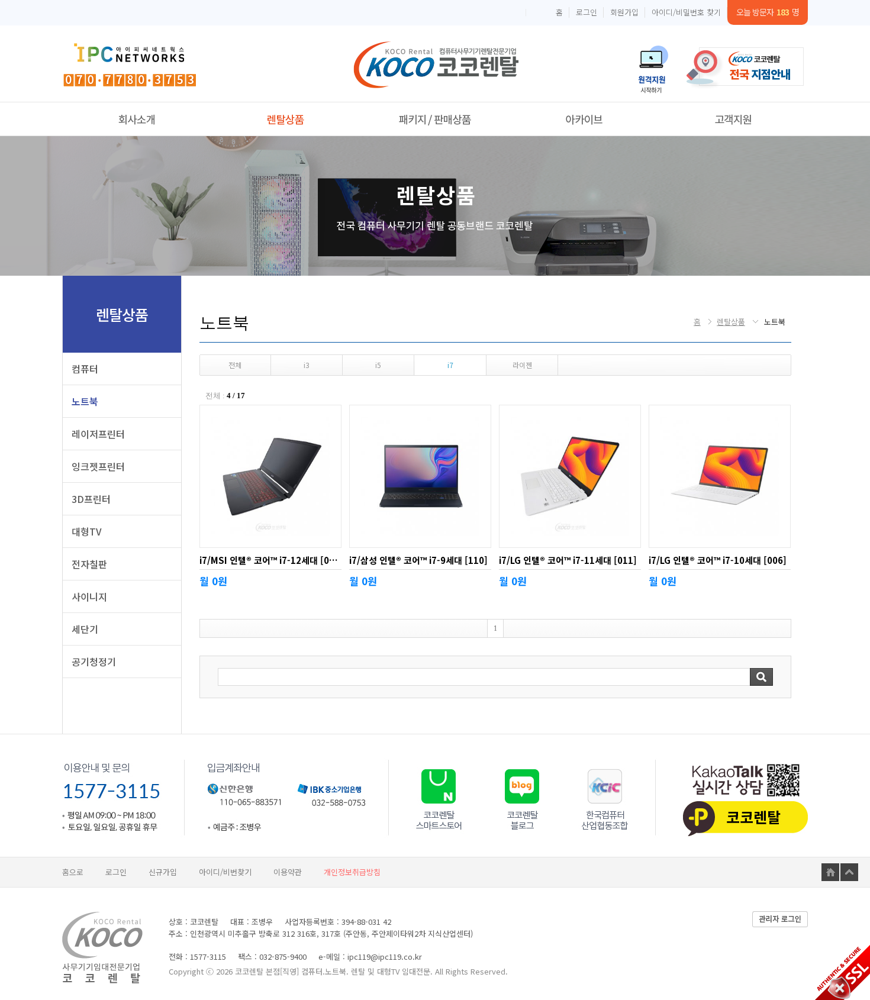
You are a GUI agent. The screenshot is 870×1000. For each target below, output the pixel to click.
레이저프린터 (98, 434)
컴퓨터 (85, 369)
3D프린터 (91, 499)
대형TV (87, 531)
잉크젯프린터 (98, 466)
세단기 (85, 629)
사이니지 (89, 596)
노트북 (85, 401)
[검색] (761, 677)
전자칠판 (89, 564)
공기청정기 (94, 661)
